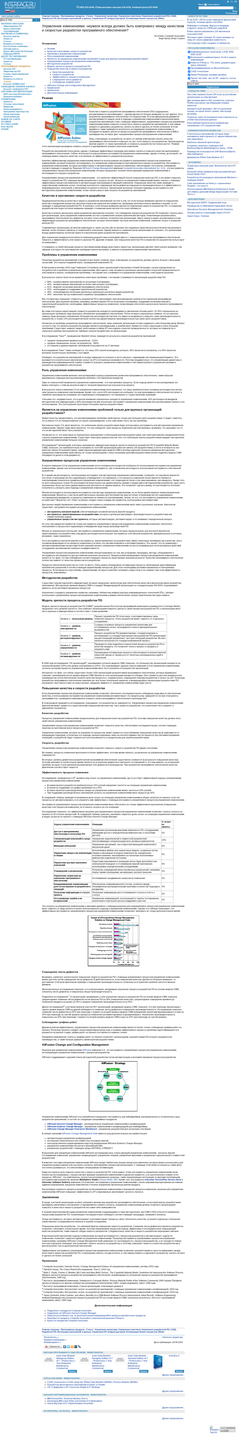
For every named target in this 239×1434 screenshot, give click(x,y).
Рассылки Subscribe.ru (201, 48)
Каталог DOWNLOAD (14, 84)
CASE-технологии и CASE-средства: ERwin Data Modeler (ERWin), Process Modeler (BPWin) (92, 1382)
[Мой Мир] (76, 1346)
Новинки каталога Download (204, 130)
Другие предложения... (173, 1375)
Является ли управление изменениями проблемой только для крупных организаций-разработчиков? (97, 59)
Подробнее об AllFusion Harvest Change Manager (71, 1313)
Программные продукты (16, 66)
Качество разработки (63, 72)
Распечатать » (51, 1337)
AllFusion (86, 1050)
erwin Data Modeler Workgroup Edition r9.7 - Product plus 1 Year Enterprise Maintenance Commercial (65, 1362)
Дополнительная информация (62, 93)
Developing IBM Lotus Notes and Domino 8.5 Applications (74, 1401)
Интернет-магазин (12, 24)
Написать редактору (172, 1337)
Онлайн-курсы (11, 49)
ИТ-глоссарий (9, 124)
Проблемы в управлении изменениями (66, 54)
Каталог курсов (11, 36)
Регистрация (231, 13)
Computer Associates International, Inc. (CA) (144, 168)
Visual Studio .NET (109, 1179)
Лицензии (8, 106)
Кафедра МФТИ (11, 54)
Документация (196, 199)
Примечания (53, 88)
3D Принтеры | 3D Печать (57, 1411)
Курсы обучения (11, 29)
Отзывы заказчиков (13, 104)
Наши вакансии (11, 116)
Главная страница (50, 16)
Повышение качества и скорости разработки (69, 69)
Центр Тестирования (13, 56)
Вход (235, 11)
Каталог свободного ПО (15, 89)
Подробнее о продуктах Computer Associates (69, 1310)
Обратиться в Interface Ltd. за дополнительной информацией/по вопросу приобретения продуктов (96, 1315)
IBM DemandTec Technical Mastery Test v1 (67, 1398)
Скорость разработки (63, 74)
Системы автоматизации (16, 91)
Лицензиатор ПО (11, 71)
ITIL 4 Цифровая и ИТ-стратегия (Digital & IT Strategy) (73, 1387)
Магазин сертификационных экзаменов (66, 1395)
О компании (8, 99)
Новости (7, 39)
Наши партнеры (11, 114)
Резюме (51, 49)
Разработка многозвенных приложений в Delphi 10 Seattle (76, 1385)
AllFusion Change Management (97, 168)
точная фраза (213, 4)
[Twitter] (68, 1346)
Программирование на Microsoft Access (210, 68)
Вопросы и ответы (13, 44)
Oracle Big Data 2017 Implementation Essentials (70, 1403)
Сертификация (11, 31)
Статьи (7, 41)
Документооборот (12, 96)
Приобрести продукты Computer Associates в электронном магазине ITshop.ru (85, 1318)
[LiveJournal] (79, 1346)
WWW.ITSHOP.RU (95, 1352)
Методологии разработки (60, 64)
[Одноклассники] (72, 1346)
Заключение (53, 90)
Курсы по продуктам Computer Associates (67, 1320)
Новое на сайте (10, 119)
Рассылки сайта (11, 16)
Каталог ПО (9, 69)
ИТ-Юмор (6, 122)
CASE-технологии (200, 71)
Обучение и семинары (14, 33)
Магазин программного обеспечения (65, 1352)
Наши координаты (12, 109)
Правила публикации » (55, 1340)
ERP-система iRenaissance (17, 94)
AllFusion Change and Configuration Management (71, 85)
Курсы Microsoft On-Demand (18, 51)
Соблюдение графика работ (66, 82)
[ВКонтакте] (65, 1346)
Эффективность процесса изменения (71, 77)
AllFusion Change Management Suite (80, 1133)
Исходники (194, 162)
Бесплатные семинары (15, 46)
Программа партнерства (16, 111)
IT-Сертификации (12, 59)
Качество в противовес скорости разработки (69, 51)
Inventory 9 (174, 1356)
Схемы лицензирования (16, 74)
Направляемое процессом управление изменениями (73, 61)
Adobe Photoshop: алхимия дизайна (208, 75)
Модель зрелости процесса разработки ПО (68, 66)
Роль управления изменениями (63, 56)
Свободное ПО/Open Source (18, 86)
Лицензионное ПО (12, 26)
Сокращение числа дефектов (67, 79)
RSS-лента (7, 127)
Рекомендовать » (52, 1342)
